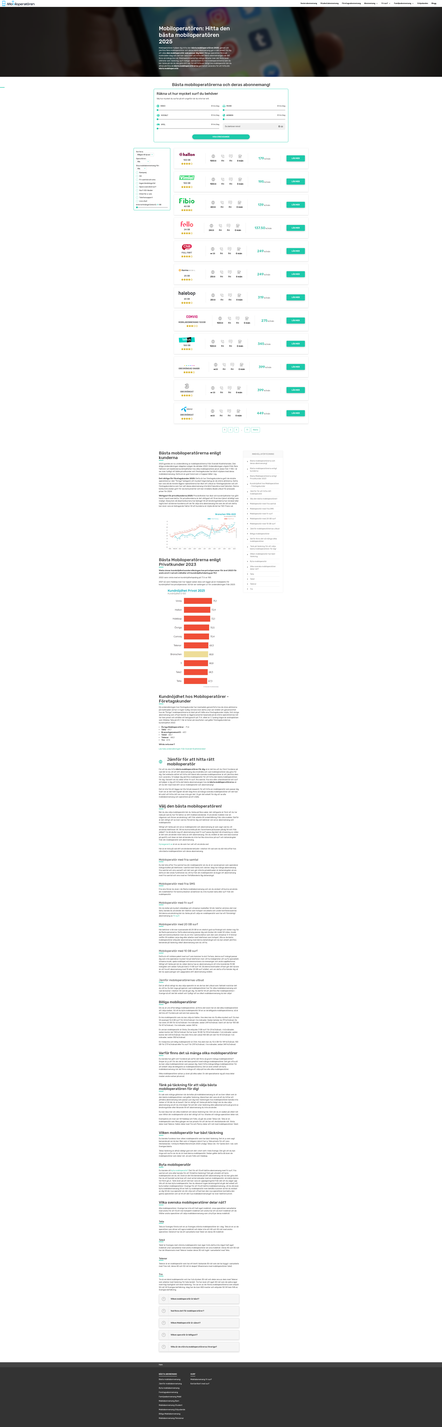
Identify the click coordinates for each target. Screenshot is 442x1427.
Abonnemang (369, 3)
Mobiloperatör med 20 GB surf (263, 519)
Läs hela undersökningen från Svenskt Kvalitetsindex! (182, 749)
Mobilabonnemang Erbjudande (172, 1409)
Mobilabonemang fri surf (201, 1379)
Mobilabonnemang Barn (169, 1401)
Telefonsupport (146, 197)
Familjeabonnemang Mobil (170, 1397)
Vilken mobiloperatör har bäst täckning (262, 555)
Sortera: (139, 152)
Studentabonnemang (329, 3)
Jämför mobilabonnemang (170, 1384)
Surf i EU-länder (146, 190)
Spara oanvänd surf (147, 187)
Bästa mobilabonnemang (169, 1379)
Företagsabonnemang (351, 3)
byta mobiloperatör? (179, 1170)
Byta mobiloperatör (258, 561)
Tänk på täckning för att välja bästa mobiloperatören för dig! (263, 547)
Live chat (143, 201)
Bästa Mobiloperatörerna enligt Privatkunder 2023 (263, 477)
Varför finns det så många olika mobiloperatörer (263, 540)
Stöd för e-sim (145, 194)
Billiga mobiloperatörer (259, 534)
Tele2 (252, 579)
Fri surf (385, 3)
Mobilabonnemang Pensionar (171, 1418)
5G (140, 176)
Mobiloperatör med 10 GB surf (263, 524)
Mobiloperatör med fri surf (261, 514)
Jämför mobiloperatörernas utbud (264, 529)
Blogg (434, 3)
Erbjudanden (422, 3)
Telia (252, 574)
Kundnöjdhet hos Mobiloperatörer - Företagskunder (264, 484)
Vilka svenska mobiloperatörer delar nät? (263, 567)
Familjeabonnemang (402, 3)
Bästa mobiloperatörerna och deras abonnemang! (262, 462)
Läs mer (296, 158)
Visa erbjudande (221, 137)
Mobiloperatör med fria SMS (262, 509)
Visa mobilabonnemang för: (147, 166)
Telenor (253, 584)
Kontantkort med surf (199, 1384)
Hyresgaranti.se (166, 844)
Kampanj (143, 172)
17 (247, 430)
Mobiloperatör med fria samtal (263, 504)
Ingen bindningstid (147, 183)
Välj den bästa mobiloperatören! (263, 499)
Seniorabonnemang (309, 3)
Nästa (255, 430)
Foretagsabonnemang (168, 1392)
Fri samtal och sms (147, 180)
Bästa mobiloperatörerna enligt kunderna (263, 469)
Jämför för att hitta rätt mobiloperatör (260, 492)
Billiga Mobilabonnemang (169, 1414)
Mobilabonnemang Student (170, 1405)
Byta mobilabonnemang (169, 1388)
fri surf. (176, 916)
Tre (251, 589)
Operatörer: (141, 159)
